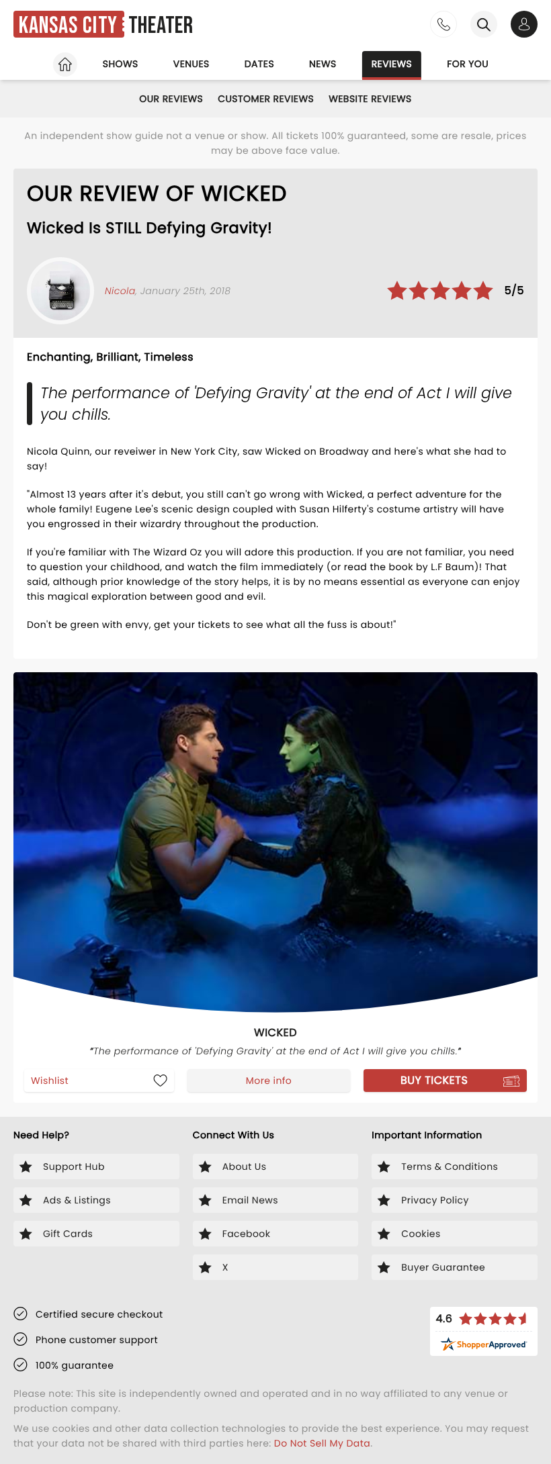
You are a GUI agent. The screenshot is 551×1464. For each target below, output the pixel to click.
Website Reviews (370, 98)
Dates (259, 64)
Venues (191, 64)
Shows (120, 64)
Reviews (392, 64)
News (323, 64)
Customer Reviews (266, 98)
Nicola (120, 291)
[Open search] (483, 24)
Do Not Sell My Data (322, 1443)
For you (468, 64)
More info (269, 1080)
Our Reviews (171, 98)
